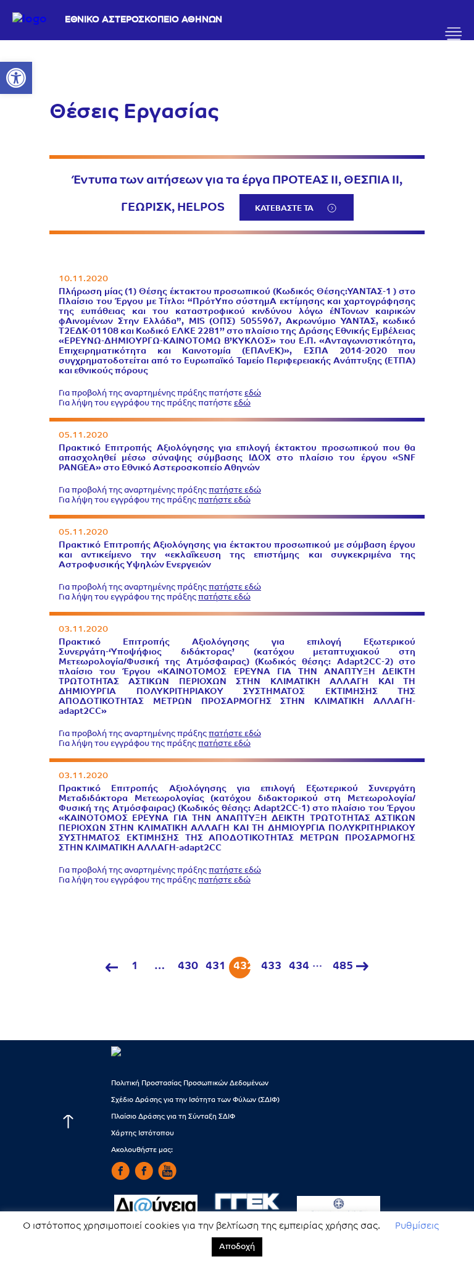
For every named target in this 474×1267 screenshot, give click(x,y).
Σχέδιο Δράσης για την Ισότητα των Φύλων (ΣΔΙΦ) (195, 1100)
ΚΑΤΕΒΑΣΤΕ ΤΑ (284, 209)
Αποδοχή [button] (237, 1247)
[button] (16, 78)
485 (341, 966)
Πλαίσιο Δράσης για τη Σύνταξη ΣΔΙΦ (173, 1117)
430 (186, 966)
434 (297, 966)
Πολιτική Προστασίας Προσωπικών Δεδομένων (189, 1083)
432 (242, 966)
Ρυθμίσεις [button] (417, 1226)
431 (214, 966)
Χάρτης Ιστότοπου (142, 1133)
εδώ (252, 393)
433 (269, 966)
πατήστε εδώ (235, 490)
